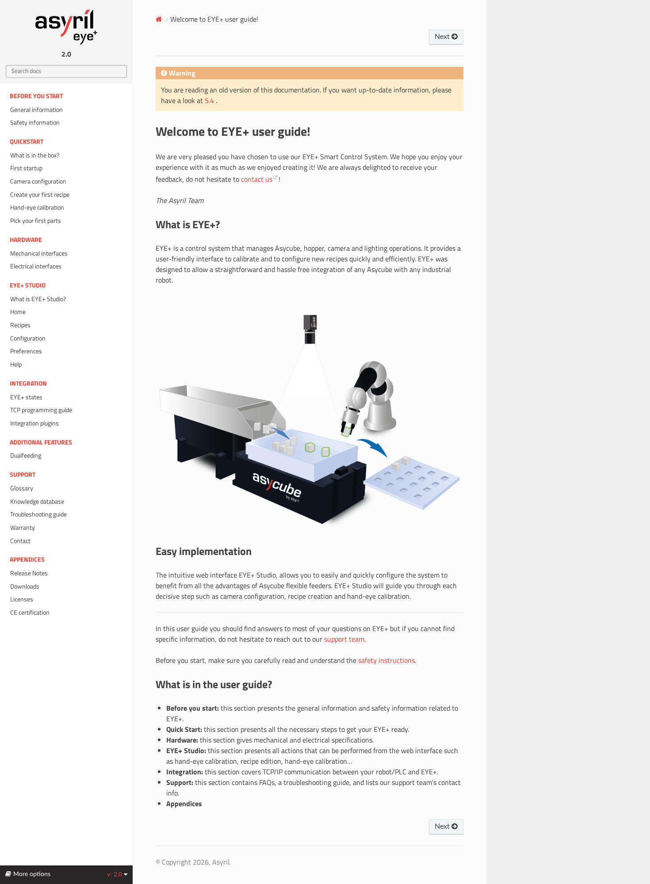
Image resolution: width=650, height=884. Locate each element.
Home (18, 312)
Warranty (22, 527)
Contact (20, 541)
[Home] (159, 19)
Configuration (28, 338)
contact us (256, 179)
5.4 (210, 100)
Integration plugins (34, 423)
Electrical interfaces (35, 266)
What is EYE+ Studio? (38, 299)
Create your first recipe (39, 194)
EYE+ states (26, 397)
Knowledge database (37, 501)
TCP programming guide (41, 410)
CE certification (30, 612)
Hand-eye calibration (37, 207)
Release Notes (29, 573)
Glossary (21, 488)
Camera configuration (38, 181)
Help (16, 364)
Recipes (20, 325)
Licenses (21, 599)
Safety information (35, 122)
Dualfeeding (25, 455)
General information (36, 110)
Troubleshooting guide (38, 514)
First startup (26, 168)
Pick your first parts (35, 221)
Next (443, 36)
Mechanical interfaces (39, 253)
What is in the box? (34, 155)
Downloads (24, 586)
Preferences (26, 351)
